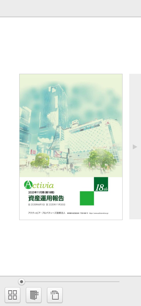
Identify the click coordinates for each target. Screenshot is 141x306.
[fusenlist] (33, 295)
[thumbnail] (12, 295)
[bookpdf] (54, 295)
